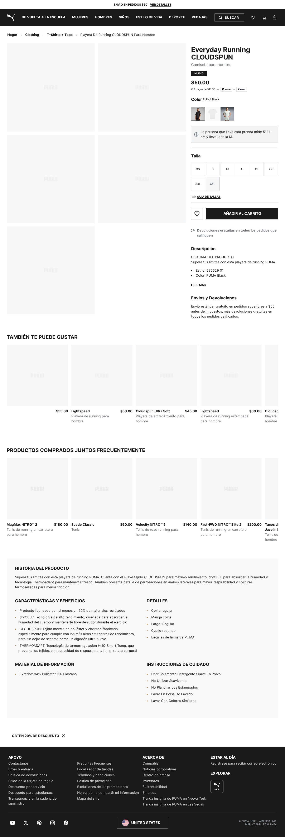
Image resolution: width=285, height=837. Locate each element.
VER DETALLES (160, 4)
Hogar (12, 35)
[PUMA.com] (10, 17)
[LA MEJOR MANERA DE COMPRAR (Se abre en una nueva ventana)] (217, 786)
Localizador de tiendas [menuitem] (95, 769)
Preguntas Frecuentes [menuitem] (94, 763)
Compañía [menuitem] (150, 763)
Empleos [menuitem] (149, 792)
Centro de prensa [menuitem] (156, 775)
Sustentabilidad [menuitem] (154, 787)
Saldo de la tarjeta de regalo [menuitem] (30, 781)
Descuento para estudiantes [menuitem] (30, 792)
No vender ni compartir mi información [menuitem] (108, 792)
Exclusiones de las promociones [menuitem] (102, 787)
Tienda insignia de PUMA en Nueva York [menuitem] (174, 798)
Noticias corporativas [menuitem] (159, 769)
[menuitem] (43, 17)
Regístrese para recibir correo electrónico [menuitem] (243, 763)
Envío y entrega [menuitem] (20, 769)
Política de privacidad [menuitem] (94, 781)
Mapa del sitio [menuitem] (88, 798)
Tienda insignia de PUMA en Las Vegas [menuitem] (173, 804)
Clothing (32, 35)
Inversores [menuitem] (150, 781)
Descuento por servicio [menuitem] (26, 787)
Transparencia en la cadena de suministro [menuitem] (32, 800)
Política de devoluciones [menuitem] (27, 775)
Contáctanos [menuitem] (18, 763)
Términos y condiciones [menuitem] (96, 775)
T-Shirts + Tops (60, 35)
